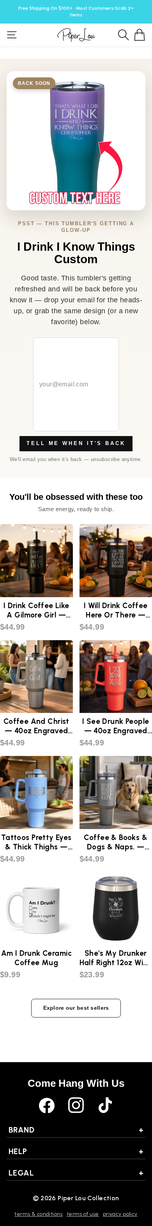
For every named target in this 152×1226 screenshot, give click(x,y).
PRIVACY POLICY (120, 1214)
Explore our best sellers (76, 1008)
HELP (76, 1151)
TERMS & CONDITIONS (38, 1214)
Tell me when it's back (76, 443)
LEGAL (76, 1173)
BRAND (76, 1129)
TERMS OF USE (83, 1214)
